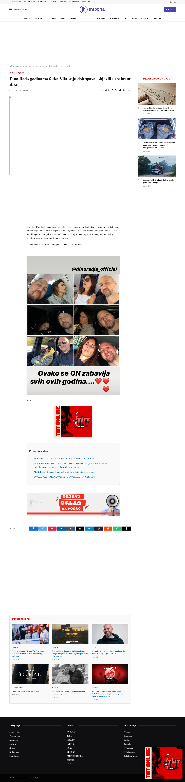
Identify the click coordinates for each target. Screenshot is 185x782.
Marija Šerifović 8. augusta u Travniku (26, 691)
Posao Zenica (86, 2)
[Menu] (10, 9)
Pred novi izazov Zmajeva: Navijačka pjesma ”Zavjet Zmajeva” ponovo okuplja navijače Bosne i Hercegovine (70, 653)
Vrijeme (157, 18)
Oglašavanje (128, 748)
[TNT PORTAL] (92, 9)
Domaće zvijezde (16, 72)
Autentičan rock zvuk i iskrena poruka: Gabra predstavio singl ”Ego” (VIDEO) (109, 652)
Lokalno (38, 18)
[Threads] (11, 239)
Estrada (15, 647)
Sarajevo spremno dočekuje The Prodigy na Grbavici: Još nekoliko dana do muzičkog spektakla (28, 653)
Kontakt (169, 9)
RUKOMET (71, 744)
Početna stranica (15, 66)
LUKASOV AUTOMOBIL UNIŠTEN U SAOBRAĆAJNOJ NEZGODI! (64, 476)
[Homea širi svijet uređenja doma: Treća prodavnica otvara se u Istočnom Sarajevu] (157, 94)
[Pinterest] (11, 199)
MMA (69, 764)
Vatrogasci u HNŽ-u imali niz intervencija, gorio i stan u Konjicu (158, 181)
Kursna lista (42, 2)
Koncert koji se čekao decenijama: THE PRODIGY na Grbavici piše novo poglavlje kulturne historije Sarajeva (107, 693)
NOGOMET (71, 732)
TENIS (69, 736)
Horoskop (62, 2)
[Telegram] (11, 228)
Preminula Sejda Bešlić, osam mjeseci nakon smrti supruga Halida (68, 692)
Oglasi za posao (29, 2)
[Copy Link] (120, 90)
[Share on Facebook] (112, 90)
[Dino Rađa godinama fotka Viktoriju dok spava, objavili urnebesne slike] (70, 135)
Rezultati (145, 18)
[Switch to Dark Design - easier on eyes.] (171, 2)
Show (134, 18)
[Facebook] (11, 187)
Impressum (128, 736)
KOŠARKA (71, 740)
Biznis (63, 18)
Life (82, 18)
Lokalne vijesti (16, 2)
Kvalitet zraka (74, 2)
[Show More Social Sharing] (129, 90)
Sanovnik (100, 18)
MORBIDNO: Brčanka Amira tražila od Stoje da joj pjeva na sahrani (64, 471)
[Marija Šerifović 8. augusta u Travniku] (30, 674)
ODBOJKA (71, 752)
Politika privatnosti (131, 756)
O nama (127, 732)
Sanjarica (53, 2)
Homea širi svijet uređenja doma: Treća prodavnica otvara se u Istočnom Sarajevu (158, 109)
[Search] (174, 2)
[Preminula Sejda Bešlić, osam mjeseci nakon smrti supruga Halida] (70, 674)
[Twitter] (11, 193)
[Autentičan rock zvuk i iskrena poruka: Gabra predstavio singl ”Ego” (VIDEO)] (110, 634)
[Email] (11, 204)
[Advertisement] (92, 43)
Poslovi (52, 18)
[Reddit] (11, 222)
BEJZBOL (71, 760)
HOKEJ (69, 748)
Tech (90, 18)
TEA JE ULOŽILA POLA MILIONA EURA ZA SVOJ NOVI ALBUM (64, 458)
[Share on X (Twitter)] (116, 90)
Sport (73, 18)
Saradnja (127, 744)
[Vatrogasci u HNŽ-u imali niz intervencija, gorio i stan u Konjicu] (157, 166)
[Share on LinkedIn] (124, 90)
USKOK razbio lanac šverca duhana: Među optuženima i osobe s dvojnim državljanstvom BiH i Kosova (159, 145)
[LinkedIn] (11, 216)
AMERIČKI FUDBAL (75, 756)
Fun (125, 18)
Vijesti (27, 18)
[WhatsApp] (11, 233)
